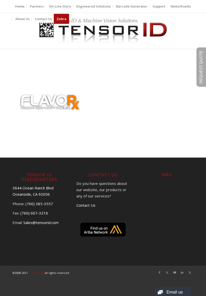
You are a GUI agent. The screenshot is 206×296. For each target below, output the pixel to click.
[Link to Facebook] (159, 272)
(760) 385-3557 (39, 203)
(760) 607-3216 (34, 212)
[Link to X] (167, 272)
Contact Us (85, 205)
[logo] (103, 31)
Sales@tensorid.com (41, 222)
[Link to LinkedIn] (182, 272)
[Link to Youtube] (174, 272)
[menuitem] (20, 6)
